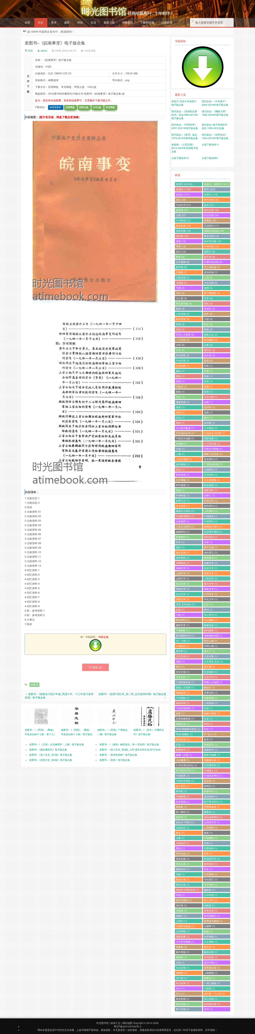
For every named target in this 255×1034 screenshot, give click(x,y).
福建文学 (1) (211, 563)
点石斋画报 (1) (212, 480)
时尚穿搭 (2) (182, 355)
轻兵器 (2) (209, 355)
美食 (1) (208, 376)
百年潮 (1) (209, 666)
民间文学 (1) (211, 500)
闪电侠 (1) (181, 910)
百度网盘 (69, 107)
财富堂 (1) (181, 817)
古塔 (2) (180, 345)
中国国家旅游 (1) (185, 682)
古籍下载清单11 (210, 144)
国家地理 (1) (211, 438)
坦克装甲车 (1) (212, 858)
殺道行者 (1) (182, 879)
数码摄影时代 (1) (185, 635)
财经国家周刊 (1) (213, 817)
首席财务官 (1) (212, 822)
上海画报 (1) (211, 972)
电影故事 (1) (182, 936)
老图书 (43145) (184, 184)
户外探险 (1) (182, 697)
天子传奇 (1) (211, 884)
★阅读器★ (54, 107)
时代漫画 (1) (182, 485)
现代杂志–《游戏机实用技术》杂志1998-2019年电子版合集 (184, 114)
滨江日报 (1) (211, 998)
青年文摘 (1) (211, 547)
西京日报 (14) (211, 236)
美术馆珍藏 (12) (212, 241)
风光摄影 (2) (211, 339)
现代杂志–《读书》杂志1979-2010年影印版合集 (184, 136)
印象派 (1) (181, 386)
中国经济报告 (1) (185, 781)
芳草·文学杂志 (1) (185, 604)
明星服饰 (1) (211, 848)
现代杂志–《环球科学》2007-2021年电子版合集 (184, 126)
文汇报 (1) (181, 978)
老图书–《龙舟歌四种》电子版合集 (118, 754)
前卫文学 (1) (182, 583)
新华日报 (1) (182, 474)
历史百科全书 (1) (185, 433)
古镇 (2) (180, 329)
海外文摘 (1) (182, 552)
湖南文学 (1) (182, 568)
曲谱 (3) (180, 308)
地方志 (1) (209, 947)
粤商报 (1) (181, 957)
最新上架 (109, 22)
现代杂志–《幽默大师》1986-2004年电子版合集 (215, 112)
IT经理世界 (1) (212, 765)
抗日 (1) (180, 469)
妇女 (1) (208, 729)
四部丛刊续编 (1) (213, 448)
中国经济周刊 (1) (213, 775)
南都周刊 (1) (182, 531)
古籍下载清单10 (180, 158)
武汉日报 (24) (211, 215)
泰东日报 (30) (211, 210)
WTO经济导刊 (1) (185, 770)
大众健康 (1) (182, 760)
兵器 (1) (180, 744)
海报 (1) (180, 407)
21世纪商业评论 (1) (186, 765)
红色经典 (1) (182, 365)
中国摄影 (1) (182, 630)
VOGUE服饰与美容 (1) (188, 729)
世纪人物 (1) (211, 640)
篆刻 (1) (180, 371)
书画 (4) (180, 288)
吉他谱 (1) (181, 443)
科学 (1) (180, 542)
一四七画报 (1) (212, 983)
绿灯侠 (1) (181, 905)
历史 (40, 22)
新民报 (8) (181, 267)
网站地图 (127, 1023)
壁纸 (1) (180, 848)
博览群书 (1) (211, 557)
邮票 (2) (208, 329)
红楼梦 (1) (209, 926)
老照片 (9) (209, 251)
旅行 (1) (208, 417)
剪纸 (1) (180, 422)
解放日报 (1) (211, 952)
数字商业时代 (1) (213, 801)
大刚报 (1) (209, 988)
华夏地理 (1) (211, 697)
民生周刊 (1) (182, 620)
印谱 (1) (208, 371)
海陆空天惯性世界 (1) (187, 889)
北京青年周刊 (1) (213, 531)
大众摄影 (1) (211, 620)
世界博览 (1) (182, 557)
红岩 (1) (180, 609)
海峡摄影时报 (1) (213, 635)
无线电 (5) (181, 282)
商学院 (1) (181, 791)
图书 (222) (209, 189)
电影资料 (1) (211, 490)
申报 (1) (180, 895)
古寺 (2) (180, 350)
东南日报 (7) (182, 277)
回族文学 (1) (182, 599)
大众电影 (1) (211, 941)
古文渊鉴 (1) (182, 480)
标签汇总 (115, 1023)
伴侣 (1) (208, 723)
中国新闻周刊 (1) (185, 516)
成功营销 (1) (211, 796)
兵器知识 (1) (182, 843)
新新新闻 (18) (183, 225)
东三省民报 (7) (212, 267)
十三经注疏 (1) (212, 443)
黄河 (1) (208, 609)
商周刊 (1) (209, 786)
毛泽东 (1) (209, 407)
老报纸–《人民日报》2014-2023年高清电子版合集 (184, 148)
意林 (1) (180, 547)
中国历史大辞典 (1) (214, 433)
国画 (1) (208, 412)
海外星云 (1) (211, 552)
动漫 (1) (208, 843)
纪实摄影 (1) (211, 838)
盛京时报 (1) (211, 962)
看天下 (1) (209, 651)
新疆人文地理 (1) (185, 687)
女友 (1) (208, 718)
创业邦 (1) (209, 781)
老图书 (34, 684)
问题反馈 (166, 22)
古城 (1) (180, 448)
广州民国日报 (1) (213, 464)
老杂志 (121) (183, 194)
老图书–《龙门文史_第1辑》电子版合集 (50, 754)
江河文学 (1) (211, 594)
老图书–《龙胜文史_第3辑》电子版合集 (50, 760)
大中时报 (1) (211, 895)
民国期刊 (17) (211, 225)
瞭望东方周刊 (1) (185, 511)
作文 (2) (208, 324)
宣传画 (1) (209, 422)
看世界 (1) (181, 651)
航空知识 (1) (211, 864)
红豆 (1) (208, 604)
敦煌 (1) (208, 391)
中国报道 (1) (211, 516)
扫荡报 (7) (181, 272)
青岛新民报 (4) (184, 303)
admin (44, 50)
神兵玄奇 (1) (182, 884)
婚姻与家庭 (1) (212, 713)
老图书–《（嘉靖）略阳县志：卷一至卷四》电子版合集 (129, 744)
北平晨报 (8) (182, 262)
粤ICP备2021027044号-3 (127, 1026)
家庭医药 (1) (211, 744)
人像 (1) (180, 454)
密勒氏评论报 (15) (214, 230)
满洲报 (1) (181, 972)
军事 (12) (181, 246)
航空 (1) (208, 739)
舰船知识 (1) (182, 869)
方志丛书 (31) (183, 205)
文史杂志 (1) (182, 677)
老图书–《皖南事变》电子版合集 (55, 43)
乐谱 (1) (180, 962)
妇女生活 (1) (182, 739)
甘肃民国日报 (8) (213, 262)
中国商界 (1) (182, 775)
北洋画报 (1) (182, 931)
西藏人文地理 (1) (213, 682)
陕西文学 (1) (211, 573)
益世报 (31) (182, 210)
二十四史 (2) (182, 339)
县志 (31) (209, 205)
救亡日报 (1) (182, 1009)
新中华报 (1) (182, 952)
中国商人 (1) (211, 770)
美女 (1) (180, 832)
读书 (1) (208, 1009)
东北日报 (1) (182, 967)
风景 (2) (180, 324)
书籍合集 (103, 637)
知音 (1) (180, 713)
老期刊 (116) (211, 194)
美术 (54, 22)
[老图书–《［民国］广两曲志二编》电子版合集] (113, 716)
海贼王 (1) (181, 915)
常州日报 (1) (211, 957)
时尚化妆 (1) (182, 853)
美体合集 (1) (182, 858)
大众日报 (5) (211, 282)
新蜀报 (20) (210, 220)
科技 (80, 22)
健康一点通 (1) (184, 755)
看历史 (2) (209, 350)
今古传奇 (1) (182, 505)
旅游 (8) (180, 256)
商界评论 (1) (211, 791)
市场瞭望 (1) (182, 796)
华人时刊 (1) (211, 614)
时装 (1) (208, 365)
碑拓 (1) (180, 376)
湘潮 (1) (180, 661)
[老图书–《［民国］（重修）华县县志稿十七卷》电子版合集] (77, 716)
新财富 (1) (181, 806)
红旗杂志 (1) (182, 827)
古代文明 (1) (182, 656)
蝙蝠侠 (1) (209, 889)
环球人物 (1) (211, 646)
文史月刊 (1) (211, 677)
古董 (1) (180, 838)
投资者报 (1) (182, 801)
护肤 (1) (208, 853)
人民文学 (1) (211, 578)
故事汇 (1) (209, 495)
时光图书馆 (102, 1023)
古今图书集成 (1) (185, 428)
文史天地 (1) (182, 672)
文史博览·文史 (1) (213, 661)
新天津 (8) (209, 256)
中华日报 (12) (211, 246)
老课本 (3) (209, 308)
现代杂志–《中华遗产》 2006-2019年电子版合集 (215, 102)
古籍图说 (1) (211, 469)
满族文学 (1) (211, 589)
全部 (27, 22)
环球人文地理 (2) (185, 334)
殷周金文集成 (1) (213, 921)
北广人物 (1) (182, 640)
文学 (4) (208, 298)
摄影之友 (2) (211, 334)
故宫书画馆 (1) (184, 900)
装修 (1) (180, 490)
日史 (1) (180, 397)
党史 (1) (208, 869)
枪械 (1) (208, 931)
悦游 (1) (208, 708)
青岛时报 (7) (211, 272)
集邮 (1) (208, 832)
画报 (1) (180, 391)
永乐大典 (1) (211, 397)
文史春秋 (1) (211, 672)
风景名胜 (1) (211, 692)
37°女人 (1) (210, 734)
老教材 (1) (181, 947)
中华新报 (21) (183, 220)
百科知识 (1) (211, 537)
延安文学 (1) (211, 568)
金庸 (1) (208, 402)
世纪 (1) (180, 666)
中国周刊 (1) (211, 521)
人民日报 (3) (182, 313)
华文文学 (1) (211, 599)
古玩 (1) (180, 417)
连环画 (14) (182, 236)
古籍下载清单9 (210, 158)
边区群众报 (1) (212, 1004)
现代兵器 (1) (182, 864)
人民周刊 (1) (211, 511)
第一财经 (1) (182, 812)
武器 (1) (180, 412)
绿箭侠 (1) (209, 905)
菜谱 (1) (208, 381)
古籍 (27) (181, 215)
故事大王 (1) (182, 500)
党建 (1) (180, 874)
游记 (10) (181, 251)
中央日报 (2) (182, 360)
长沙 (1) (180, 988)
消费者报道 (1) (212, 806)
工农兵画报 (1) (184, 459)
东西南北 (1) (182, 563)
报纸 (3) (208, 303)
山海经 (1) (181, 921)
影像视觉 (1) (211, 625)
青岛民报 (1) (182, 998)
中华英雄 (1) (211, 874)
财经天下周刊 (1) (185, 822)
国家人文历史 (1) (213, 454)
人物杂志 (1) (182, 646)
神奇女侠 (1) (211, 910)
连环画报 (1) (182, 464)
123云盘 (96, 107)
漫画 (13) (181, 241)
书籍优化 (127, 22)
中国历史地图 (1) (185, 438)
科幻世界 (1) (182, 983)
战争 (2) (208, 313)
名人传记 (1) (182, 786)
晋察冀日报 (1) (212, 967)
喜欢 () (97, 667)
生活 (93, 22)
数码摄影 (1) (211, 630)
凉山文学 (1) (182, 594)
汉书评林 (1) (211, 474)
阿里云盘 (83, 107)
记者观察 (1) (182, 521)
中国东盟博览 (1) (185, 708)
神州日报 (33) (211, 199)
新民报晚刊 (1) (212, 915)
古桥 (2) (208, 345)
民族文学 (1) (182, 589)
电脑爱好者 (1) (212, 760)
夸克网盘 (109, 107)
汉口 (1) (180, 993)
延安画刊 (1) (211, 459)
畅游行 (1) (209, 687)
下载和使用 (147, 22)
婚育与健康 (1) (212, 755)
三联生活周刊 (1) (185, 526)
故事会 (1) (209, 978)
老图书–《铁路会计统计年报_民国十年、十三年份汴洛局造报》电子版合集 (59, 695)
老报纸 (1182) (183, 189)
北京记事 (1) (211, 656)
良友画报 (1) (211, 485)
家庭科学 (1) (211, 749)
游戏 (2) (208, 360)
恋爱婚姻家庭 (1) (185, 718)
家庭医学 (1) (182, 749)
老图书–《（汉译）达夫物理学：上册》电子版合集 (56, 744)
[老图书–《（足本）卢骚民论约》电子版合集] (150, 716)
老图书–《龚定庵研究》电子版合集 (48, 749)
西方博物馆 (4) (212, 293)
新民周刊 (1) (211, 505)
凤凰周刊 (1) (182, 537)
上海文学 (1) (182, 573)
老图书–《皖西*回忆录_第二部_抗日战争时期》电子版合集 (132, 694)
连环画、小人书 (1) (214, 993)
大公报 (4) (181, 298)
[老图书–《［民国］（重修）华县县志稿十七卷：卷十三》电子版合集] (41, 716)
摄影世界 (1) (182, 625)
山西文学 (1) (182, 578)
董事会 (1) (209, 812)
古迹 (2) (208, 319)
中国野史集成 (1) (185, 926)
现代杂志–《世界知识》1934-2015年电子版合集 (215, 136)
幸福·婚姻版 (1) (184, 734)
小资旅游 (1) (211, 703)
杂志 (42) (181, 199)
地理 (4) (208, 288)
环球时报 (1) (182, 495)
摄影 (67, 22)
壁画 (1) (180, 381)
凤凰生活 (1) (182, 723)
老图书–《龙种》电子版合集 (114, 760)
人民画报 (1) (211, 827)
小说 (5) (208, 277)
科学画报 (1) (211, 936)
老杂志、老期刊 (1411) (216, 184)
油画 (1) (208, 386)
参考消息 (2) (182, 319)
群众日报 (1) (182, 1004)
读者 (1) (208, 542)
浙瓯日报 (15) (183, 230)
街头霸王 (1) (211, 879)
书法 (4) (180, 293)
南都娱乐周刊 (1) (213, 526)
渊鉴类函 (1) (182, 402)
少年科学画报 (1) (185, 941)
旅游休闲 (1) (182, 703)
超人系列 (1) (211, 900)
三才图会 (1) (211, 428)
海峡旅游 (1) (182, 692)
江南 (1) (180, 614)
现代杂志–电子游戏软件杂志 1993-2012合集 (214, 126)
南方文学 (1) (211, 583)
